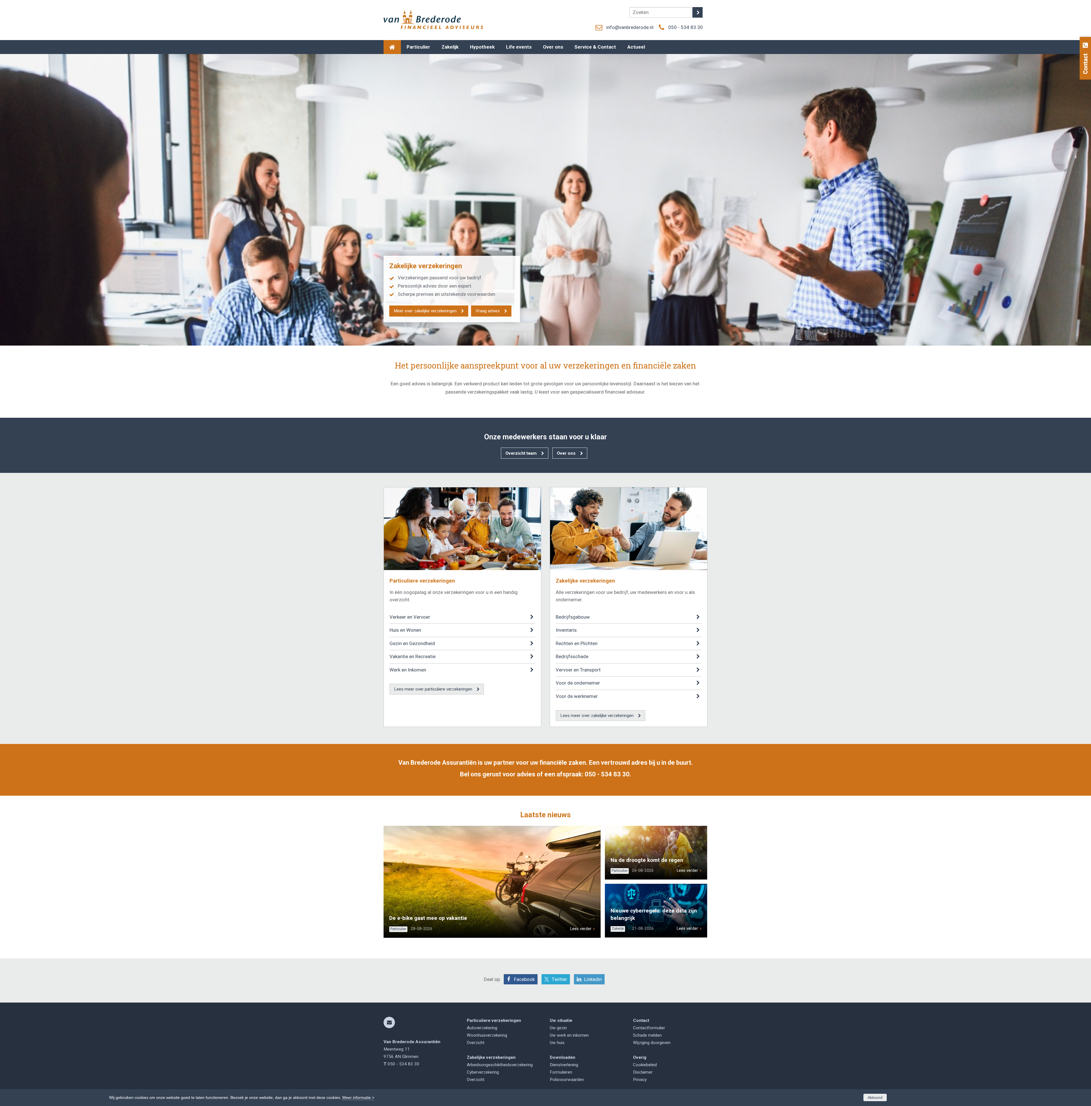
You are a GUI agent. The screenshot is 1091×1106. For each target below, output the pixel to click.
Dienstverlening (564, 1064)
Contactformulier (649, 1027)
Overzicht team (521, 453)
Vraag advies (488, 310)
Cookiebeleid (645, 1064)
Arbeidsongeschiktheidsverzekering (500, 1064)
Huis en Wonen (405, 630)
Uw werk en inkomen (569, 1035)
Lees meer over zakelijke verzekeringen (597, 715)
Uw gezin (558, 1027)
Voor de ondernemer (578, 683)
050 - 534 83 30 (685, 27)
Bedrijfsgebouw (573, 617)
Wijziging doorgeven (652, 1042)
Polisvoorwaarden (567, 1079)
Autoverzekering (482, 1027)
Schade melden (647, 1035)
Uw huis (557, 1042)
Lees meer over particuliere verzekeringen (433, 689)
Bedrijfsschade (572, 656)
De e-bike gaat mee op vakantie (428, 918)
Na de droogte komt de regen (647, 860)
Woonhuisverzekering (487, 1035)
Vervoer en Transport (578, 670)
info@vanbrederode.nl (629, 27)
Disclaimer (643, 1072)
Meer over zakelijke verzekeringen (425, 310)
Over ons (566, 453)
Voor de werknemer (577, 696)
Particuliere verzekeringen (422, 581)
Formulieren (561, 1072)
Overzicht (475, 1042)
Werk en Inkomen (408, 670)
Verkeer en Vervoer (410, 617)
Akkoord (875, 1097)
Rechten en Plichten (576, 643)
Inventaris (566, 630)
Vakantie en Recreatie (413, 656)
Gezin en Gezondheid (412, 643)
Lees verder (581, 928)
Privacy (640, 1079)
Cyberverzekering (483, 1072)
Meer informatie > (358, 1097)
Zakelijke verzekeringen (585, 581)
